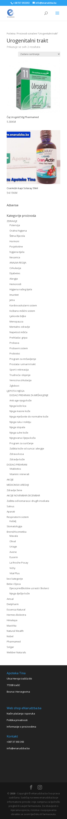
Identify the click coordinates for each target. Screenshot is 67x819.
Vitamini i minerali (19, 474)
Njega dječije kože (19, 593)
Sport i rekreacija (19, 369)
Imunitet (14, 294)
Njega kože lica (17, 406)
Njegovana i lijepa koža (22, 438)
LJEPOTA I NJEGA (15, 391)
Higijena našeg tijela (20, 289)
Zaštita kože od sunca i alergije (26, 448)
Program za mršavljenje (22, 359)
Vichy (12, 568)
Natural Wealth (15, 631)
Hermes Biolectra (16, 614)
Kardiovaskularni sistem (23, 305)
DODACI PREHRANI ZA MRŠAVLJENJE (28, 395)
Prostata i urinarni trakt (22, 364)
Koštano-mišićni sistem (22, 311)
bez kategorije (15, 578)
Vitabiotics (15, 468)
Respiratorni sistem (18, 517)
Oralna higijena (18, 230)
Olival (12, 541)
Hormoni (14, 241)
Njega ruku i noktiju (20, 422)
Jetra (12, 300)
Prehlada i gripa (18, 337)
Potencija (14, 225)
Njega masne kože (19, 411)
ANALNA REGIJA (17, 262)
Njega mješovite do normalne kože (28, 416)
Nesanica (14, 257)
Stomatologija (14, 526)
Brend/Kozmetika (16, 531)
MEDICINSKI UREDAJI (18, 484)
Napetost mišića (18, 332)
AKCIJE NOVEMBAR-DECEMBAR (23, 495)
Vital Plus (14, 573)
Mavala (13, 536)
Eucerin (13, 557)
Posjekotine (16, 246)
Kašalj (12, 521)
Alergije (13, 278)
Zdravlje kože (17, 459)
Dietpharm (13, 604)
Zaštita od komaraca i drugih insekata (28, 501)
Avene (13, 552)
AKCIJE (10, 479)
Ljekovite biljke (17, 316)
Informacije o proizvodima (21, 726)
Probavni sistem (18, 348)
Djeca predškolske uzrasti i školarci (29, 588)
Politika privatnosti (17, 720)
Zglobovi (14, 385)
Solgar (10, 647)
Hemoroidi (15, 284)
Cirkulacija (15, 268)
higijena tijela (16, 252)
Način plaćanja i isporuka (21, 713)
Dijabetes (14, 273)
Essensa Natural (16, 609)
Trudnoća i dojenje (20, 375)
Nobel (10, 636)
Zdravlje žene (14, 490)
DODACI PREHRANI (17, 464)
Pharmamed (14, 641)
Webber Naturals (16, 652)
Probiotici (14, 353)
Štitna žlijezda (17, 236)
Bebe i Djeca (14, 584)
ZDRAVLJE (12, 221)
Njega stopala (17, 427)
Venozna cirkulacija (20, 380)
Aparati (11, 511)
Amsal (10, 599)
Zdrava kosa (16, 454)
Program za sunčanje (21, 443)
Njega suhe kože (18, 432)
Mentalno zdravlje (19, 326)
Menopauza (16, 321)
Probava (14, 343)
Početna (11, 33)
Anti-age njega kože (20, 400)
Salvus (10, 506)
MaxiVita (11, 625)
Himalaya (12, 620)
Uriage (13, 546)
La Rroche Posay (18, 562)
